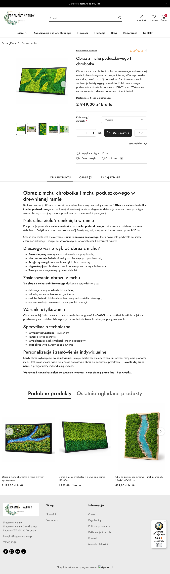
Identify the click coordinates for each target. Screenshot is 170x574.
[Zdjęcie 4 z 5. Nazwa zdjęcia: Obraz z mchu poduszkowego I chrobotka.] (53, 129)
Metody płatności (98, 544)
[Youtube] (17, 551)
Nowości (51, 514)
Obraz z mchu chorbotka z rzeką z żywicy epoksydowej (23, 478)
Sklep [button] (50, 505)
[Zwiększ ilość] (93, 132)
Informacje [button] (96, 505)
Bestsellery (52, 520)
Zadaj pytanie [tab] (110, 177)
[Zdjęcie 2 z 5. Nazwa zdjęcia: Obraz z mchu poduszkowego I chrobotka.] (31, 129)
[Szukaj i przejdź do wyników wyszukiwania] (120, 18)
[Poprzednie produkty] (9, 431)
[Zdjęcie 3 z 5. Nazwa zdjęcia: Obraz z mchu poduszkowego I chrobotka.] (42, 129)
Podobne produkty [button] (49, 393)
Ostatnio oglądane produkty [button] (109, 393)
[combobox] (124, 120)
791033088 (10, 542)
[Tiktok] (23, 551)
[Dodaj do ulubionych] (140, 133)
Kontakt (92, 538)
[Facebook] (5, 551)
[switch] (159, 545)
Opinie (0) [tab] (85, 177)
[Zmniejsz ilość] (78, 132)
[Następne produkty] (161, 431)
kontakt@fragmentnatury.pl (17, 536)
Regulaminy (94, 520)
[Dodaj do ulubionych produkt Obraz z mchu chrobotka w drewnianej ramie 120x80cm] (107, 406)
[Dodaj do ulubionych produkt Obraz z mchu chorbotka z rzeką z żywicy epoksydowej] (50, 406)
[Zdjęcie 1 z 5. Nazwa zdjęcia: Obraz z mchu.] (21, 129)
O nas (91, 514)
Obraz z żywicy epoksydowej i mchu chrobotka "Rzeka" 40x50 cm (139, 478)
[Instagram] (11, 551)
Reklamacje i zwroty (99, 532)
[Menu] (165, 522)
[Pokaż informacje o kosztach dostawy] (121, 158)
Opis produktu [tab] (60, 177)
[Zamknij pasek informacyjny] (166, 3)
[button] (22, 33)
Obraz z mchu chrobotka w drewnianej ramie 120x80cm (82, 478)
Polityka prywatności (99, 526)
